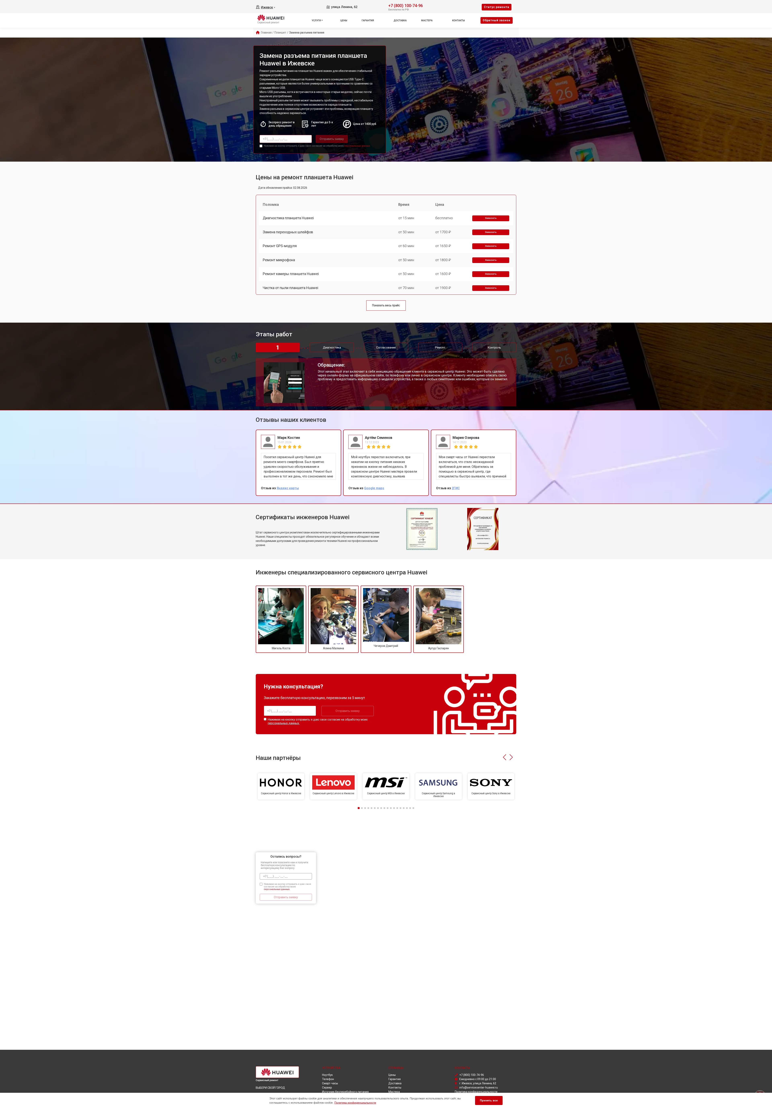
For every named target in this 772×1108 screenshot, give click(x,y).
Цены (343, 20)
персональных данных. (357, 146)
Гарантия (368, 20)
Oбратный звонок (496, 20)
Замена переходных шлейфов (288, 232)
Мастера (427, 20)
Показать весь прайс (386, 305)
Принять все (489, 1100)
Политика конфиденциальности (355, 1102)
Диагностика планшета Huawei (288, 218)
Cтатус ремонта (496, 7)
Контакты (458, 20)
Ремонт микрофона (279, 260)
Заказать (491, 218)
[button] (504, 757)
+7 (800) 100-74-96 (405, 5)
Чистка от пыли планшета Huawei (290, 288)
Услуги (316, 20)
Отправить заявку (332, 139)
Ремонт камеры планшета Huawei (291, 274)
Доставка (400, 20)
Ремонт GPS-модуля (280, 246)
